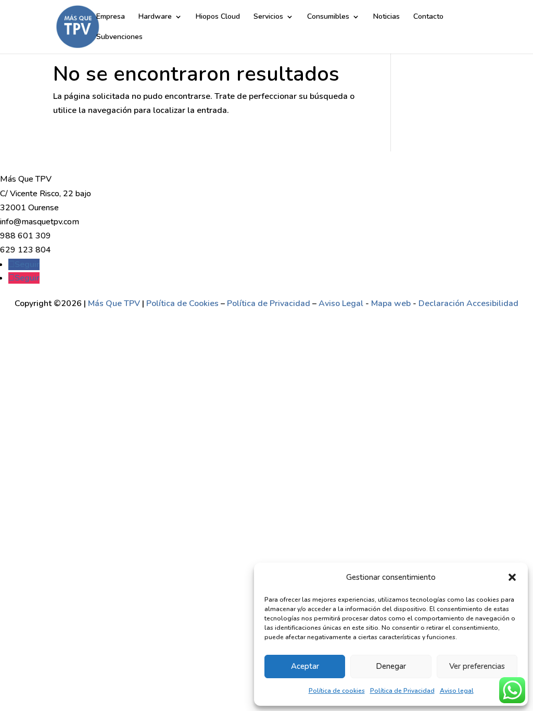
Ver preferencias (477, 666)
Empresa (110, 17)
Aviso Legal (342, 303)
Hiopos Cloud (218, 17)
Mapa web (391, 303)
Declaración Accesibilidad (468, 303)
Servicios (268, 17)
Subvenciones (119, 37)
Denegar (391, 666)
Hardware (155, 17)
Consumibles (328, 17)
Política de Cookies (182, 303)
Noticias (386, 17)
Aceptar (305, 666)
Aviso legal (457, 691)
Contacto (428, 17)
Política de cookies (337, 691)
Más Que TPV (114, 303)
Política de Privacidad (402, 691)
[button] (512, 577)
